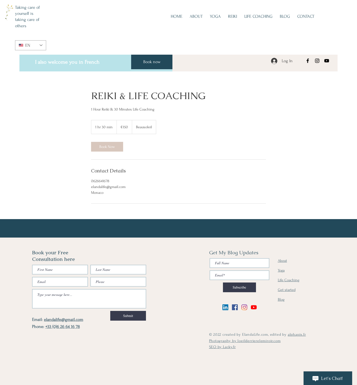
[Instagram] (317, 61)
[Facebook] (308, 61)
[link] (107, 147)
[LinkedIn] (225, 307)
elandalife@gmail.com (63, 319)
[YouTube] (327, 61)
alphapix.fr (297, 334)
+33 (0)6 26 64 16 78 (62, 326)
